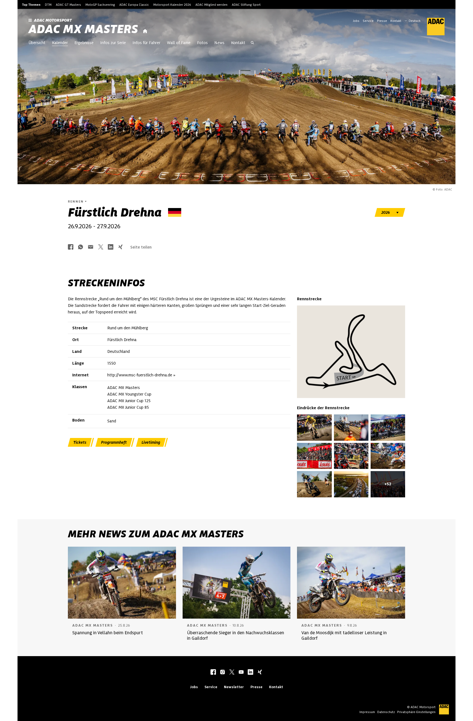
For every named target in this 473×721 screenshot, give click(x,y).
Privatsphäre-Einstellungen (416, 712)
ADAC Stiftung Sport (246, 5)
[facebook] (213, 672)
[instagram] (222, 672)
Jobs (356, 21)
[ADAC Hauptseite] (432, 26)
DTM (48, 5)
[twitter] (232, 672)
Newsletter (234, 687)
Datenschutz (386, 712)
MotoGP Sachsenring (100, 5)
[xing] (260, 672)
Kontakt (395, 21)
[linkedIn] (250, 672)
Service (368, 21)
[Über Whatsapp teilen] (80, 247)
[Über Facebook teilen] (70, 247)
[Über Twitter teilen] (100, 247)
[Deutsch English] (412, 20)
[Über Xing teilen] (120, 247)
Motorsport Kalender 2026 (172, 5)
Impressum (367, 712)
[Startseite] (145, 31)
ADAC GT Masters (68, 5)
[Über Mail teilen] (91, 247)
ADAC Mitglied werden (211, 5)
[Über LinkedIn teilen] (110, 247)
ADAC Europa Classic (134, 5)
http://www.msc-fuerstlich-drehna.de (139, 375)
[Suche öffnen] (252, 43)
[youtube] (241, 672)
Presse (382, 21)
